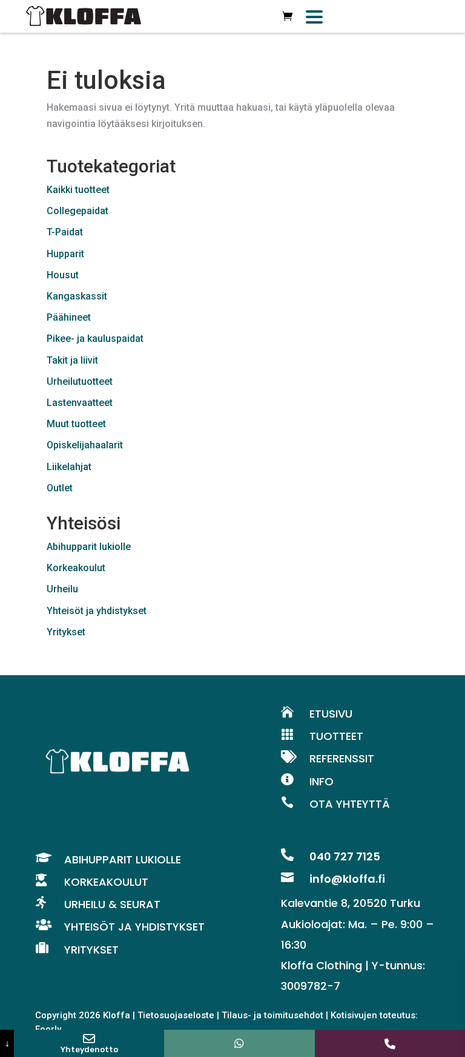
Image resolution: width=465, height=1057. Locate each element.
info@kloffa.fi (347, 878)
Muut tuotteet (76, 424)
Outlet (60, 488)
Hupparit (65, 254)
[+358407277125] (239, 1043)
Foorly (48, 1029)
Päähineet (69, 317)
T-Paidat (65, 232)
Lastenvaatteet (80, 402)
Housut (63, 275)
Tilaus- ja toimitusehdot (272, 1015)
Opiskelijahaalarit (85, 445)
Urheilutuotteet (80, 381)
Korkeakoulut (76, 568)
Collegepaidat (77, 211)
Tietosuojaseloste (175, 1015)
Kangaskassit (77, 296)
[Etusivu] (83, 16)
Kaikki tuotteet (78, 189)
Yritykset (66, 632)
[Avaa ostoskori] (287, 16)
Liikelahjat (69, 467)
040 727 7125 (344, 856)
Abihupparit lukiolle (89, 546)
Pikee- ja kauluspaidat (95, 338)
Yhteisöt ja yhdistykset (97, 611)
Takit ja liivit (72, 360)
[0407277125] (390, 1043)
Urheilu (62, 589)
